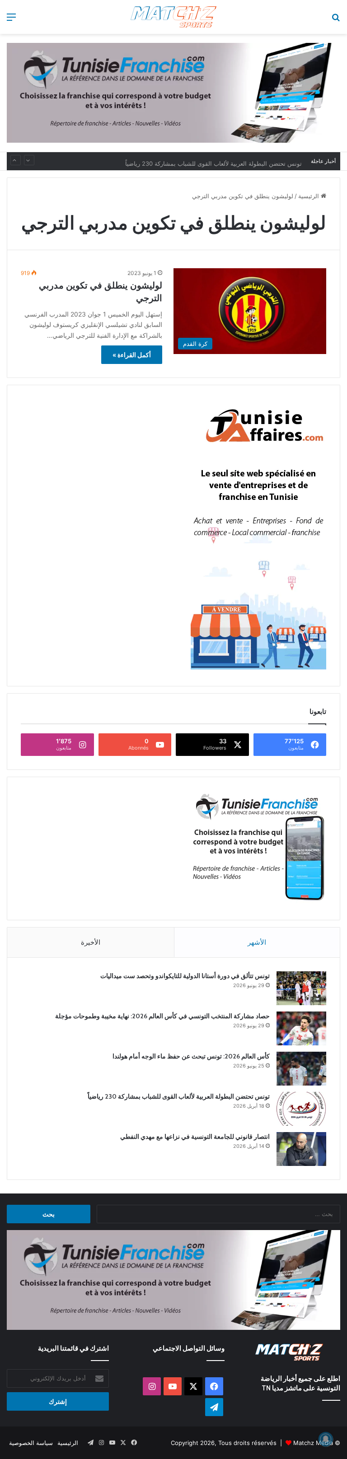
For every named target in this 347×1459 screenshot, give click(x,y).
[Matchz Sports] (173, 17)
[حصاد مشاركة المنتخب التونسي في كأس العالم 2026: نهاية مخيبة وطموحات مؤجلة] (301, 1028)
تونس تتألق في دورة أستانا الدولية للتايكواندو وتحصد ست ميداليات (185, 976)
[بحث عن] (335, 20)
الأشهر (257, 942)
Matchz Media (313, 1442)
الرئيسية (309, 196)
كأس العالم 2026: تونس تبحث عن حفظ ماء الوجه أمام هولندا (191, 1056)
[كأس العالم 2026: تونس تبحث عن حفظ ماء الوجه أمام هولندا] (301, 1069)
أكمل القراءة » (132, 355)
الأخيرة (90, 942)
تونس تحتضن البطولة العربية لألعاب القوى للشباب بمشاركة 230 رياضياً (213, 161)
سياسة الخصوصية (31, 1442)
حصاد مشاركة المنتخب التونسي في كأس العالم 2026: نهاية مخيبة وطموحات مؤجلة (162, 1016)
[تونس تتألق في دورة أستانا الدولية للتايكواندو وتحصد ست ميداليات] (301, 988)
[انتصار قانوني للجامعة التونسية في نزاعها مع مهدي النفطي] (301, 1149)
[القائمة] (11, 20)
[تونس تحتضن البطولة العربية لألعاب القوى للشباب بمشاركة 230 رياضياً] (301, 1109)
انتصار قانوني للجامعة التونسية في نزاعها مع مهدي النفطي (195, 1137)
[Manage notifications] (326, 1439)
